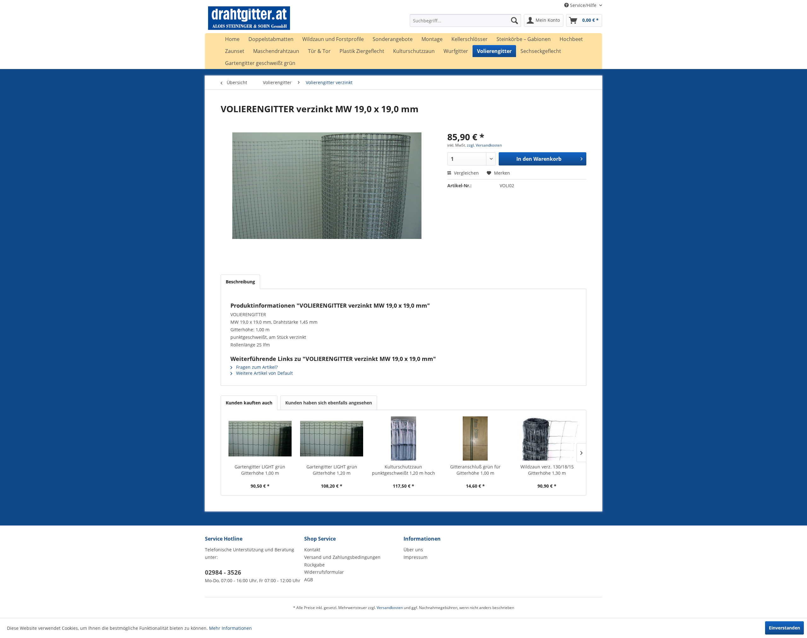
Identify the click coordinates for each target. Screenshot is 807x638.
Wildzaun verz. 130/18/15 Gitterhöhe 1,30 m (547, 470)
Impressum (415, 557)
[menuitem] (465, 20)
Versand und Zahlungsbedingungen (342, 557)
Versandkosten (390, 607)
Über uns (413, 550)
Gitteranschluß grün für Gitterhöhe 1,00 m (475, 470)
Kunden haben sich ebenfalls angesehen (328, 403)
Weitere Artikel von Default (264, 373)
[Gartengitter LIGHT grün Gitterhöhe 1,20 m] (332, 438)
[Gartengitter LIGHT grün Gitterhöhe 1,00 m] (260, 438)
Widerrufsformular (324, 572)
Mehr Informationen (230, 628)
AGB (308, 580)
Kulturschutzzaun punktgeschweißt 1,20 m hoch (403, 470)
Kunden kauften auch (249, 403)
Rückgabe (314, 565)
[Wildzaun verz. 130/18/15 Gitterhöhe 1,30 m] (547, 438)
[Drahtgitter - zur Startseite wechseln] (249, 22)
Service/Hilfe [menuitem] (583, 5)
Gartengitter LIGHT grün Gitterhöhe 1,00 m (260, 470)
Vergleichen (466, 173)
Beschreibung (240, 282)
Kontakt (312, 550)
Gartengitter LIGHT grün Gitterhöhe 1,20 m (331, 470)
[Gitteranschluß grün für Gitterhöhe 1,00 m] (475, 438)
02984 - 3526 (223, 572)
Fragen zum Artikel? (256, 367)
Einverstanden (784, 628)
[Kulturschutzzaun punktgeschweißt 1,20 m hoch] (403, 438)
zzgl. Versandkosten (484, 145)
